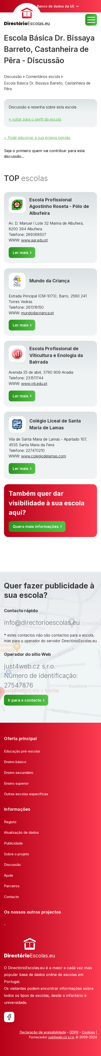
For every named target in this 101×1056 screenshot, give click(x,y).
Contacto (11, 897)
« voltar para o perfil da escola (35, 119)
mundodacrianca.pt (37, 313)
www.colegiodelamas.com (43, 456)
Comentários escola (43, 76)
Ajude (8, 875)
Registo (10, 822)
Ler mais (20, 252)
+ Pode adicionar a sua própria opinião (37, 137)
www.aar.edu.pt (34, 240)
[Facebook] (9, 1017)
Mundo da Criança (49, 281)
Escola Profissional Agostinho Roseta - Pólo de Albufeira (59, 206)
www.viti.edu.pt (34, 383)
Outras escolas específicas (26, 794)
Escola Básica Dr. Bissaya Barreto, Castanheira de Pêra (47, 86)
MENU (91, 20)
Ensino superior (16, 783)
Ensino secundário (18, 772)
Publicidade (13, 843)
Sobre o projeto (16, 854)
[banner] (27, 15)
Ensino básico (15, 762)
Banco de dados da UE (55, 6)
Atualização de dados (21, 832)
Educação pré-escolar (22, 751)
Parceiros (11, 886)
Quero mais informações (36, 526)
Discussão (13, 76)
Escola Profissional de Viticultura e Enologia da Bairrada (56, 355)
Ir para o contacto (24, 700)
